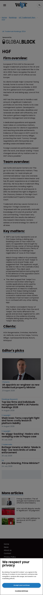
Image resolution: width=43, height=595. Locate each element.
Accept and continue (22, 585)
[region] (21, 576)
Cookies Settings (21, 591)
